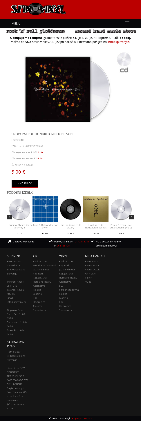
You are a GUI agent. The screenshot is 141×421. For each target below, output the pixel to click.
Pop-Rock (38, 273)
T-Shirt (88, 277)
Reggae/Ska (40, 277)
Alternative (39, 285)
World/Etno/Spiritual (44, 265)
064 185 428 (63, 245)
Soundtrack (39, 310)
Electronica (39, 302)
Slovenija (12, 273)
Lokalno (37, 293)
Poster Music (92, 265)
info (40, 152)
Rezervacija (91, 261)
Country (37, 306)
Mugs (88, 281)
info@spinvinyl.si (118, 42)
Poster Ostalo (92, 269)
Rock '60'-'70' (40, 261)
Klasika (37, 289)
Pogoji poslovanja (82, 418)
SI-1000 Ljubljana (16, 269)
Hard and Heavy (42, 281)
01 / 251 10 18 (81, 241)
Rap (35, 298)
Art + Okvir (90, 273)
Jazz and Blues (41, 269)
